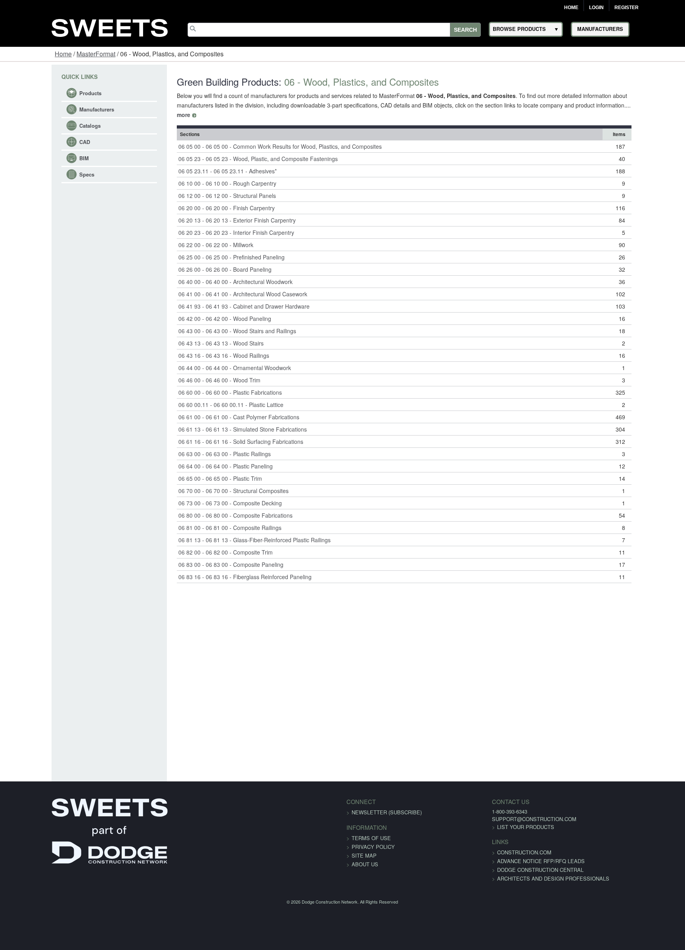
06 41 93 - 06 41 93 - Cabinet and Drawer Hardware (217, 297)
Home (571, 7)
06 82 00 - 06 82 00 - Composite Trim (198, 543)
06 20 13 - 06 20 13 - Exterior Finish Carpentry (210, 211)
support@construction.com (490, 809)
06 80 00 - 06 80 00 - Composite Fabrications (208, 506)
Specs (42, 174)
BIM (39, 158)
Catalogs (45, 125)
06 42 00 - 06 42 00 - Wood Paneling (197, 309)
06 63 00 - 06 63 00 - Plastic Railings (197, 444)
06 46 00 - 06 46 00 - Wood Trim (192, 370)
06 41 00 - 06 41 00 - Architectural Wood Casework (215, 284)
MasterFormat (96, 53)
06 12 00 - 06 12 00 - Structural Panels (200, 186)
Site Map (364, 846)
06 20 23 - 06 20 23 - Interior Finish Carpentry (209, 223)
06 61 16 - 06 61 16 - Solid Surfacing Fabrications (213, 432)
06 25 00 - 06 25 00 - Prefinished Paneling (204, 247)
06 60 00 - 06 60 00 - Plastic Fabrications (203, 383)
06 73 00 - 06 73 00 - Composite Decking (203, 493)
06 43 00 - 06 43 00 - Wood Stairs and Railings (210, 321)
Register (626, 7)
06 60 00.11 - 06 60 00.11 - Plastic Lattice (203, 395)
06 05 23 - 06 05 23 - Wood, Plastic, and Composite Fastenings (231, 149)
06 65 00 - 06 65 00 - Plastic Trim (193, 469)
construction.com (480, 842)
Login (596, 7)
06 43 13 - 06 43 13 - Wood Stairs (194, 334)
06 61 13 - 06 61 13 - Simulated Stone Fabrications (215, 420)
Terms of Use (371, 828)
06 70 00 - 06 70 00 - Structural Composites (206, 481)
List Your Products (481, 817)
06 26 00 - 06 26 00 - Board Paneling (198, 260)
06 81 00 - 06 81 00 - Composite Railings (202, 518)
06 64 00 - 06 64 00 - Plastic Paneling (198, 457)
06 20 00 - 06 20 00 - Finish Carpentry (199, 198)
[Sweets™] (110, 27)
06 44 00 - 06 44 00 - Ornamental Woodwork (207, 358)
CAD (39, 142)
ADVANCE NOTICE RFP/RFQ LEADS (497, 851)
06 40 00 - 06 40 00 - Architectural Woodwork (208, 272)
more (542, 105)
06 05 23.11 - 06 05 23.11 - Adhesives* (200, 161)
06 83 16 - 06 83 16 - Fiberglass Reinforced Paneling (218, 567)
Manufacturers (51, 109)
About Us (365, 854)
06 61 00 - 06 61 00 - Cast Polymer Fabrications (211, 407)
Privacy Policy (373, 837)
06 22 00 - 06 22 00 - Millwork (188, 235)
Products (45, 93)
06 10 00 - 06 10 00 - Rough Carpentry (200, 174)
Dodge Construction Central (496, 860)
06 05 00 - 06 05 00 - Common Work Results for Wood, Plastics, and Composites (253, 137)
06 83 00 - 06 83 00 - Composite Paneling (203, 555)
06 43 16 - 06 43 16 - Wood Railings (196, 346)
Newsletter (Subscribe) (387, 802)
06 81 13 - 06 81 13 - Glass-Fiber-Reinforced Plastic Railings (227, 530)
